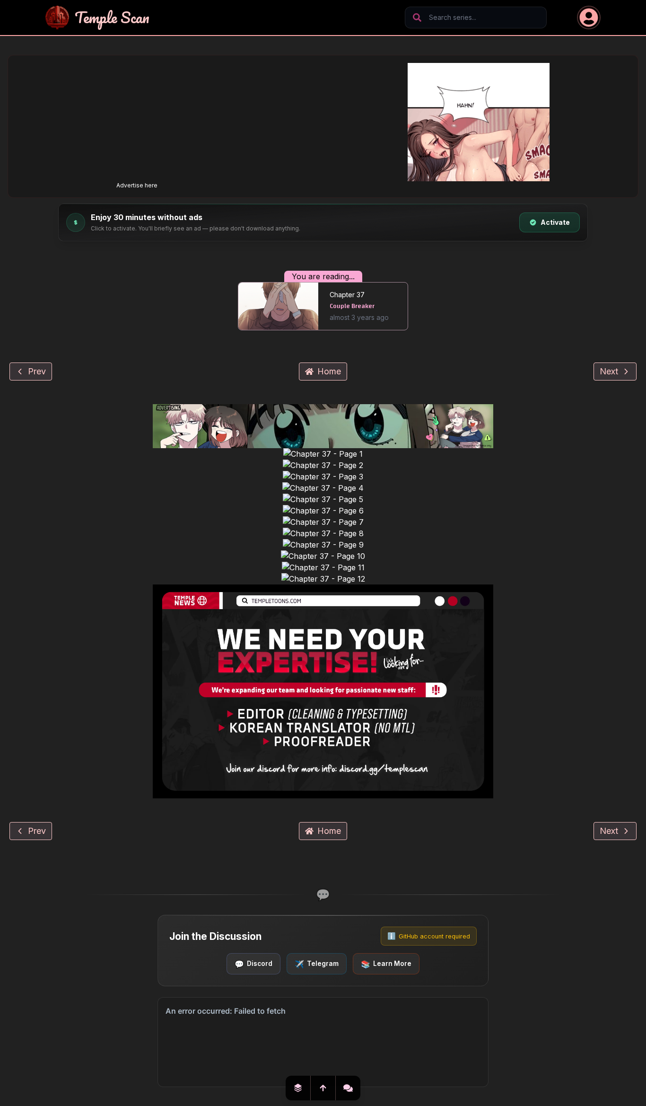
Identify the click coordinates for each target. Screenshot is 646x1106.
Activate (555, 222)
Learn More (386, 963)
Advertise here (136, 185)
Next (609, 371)
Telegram (317, 963)
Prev (37, 371)
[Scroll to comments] (348, 1088)
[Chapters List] (298, 1088)
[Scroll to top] (323, 1088)
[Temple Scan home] (57, 17)
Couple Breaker (352, 306)
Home (329, 371)
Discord (253, 963)
